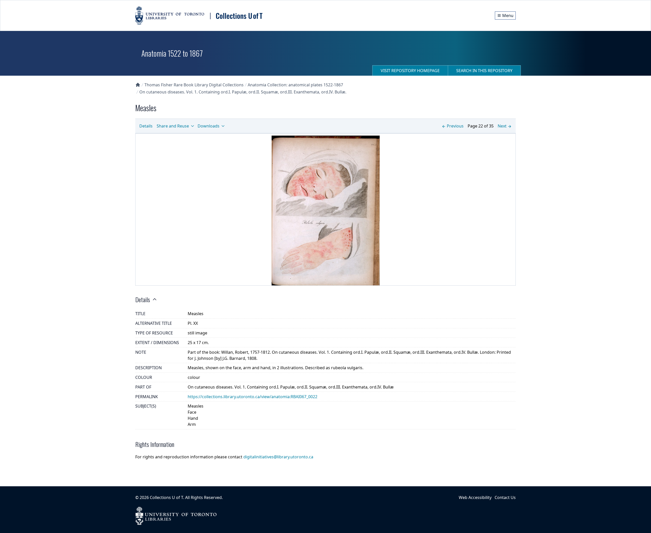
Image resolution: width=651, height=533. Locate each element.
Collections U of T (166, 497)
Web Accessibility (475, 497)
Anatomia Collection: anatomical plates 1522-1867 (295, 85)
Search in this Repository (484, 70)
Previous (455, 126)
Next (502, 126)
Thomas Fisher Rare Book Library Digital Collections (194, 85)
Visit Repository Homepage (410, 70)
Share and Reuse (173, 126)
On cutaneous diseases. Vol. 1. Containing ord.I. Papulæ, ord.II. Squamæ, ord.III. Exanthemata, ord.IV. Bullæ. (242, 92)
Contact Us (505, 497)
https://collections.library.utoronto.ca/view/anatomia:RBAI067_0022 (252, 396)
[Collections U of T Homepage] (137, 84)
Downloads (208, 126)
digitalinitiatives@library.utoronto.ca (278, 457)
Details (146, 126)
